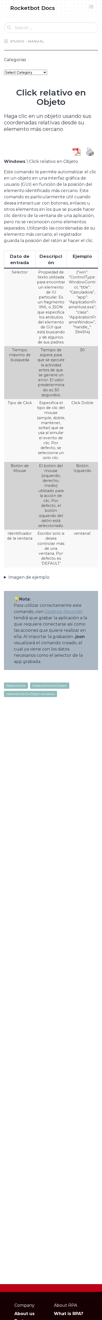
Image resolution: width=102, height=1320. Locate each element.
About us (24, 1313)
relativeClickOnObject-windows (30, 694)
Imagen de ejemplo (28, 577)
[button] (91, 7)
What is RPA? (68, 1313)
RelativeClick (16, 685)
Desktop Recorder (63, 611)
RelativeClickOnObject (49, 685)
